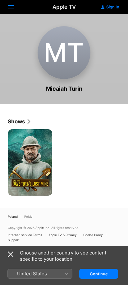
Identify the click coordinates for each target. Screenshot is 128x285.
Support (14, 239)
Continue (99, 273)
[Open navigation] (14, 7)
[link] (19, 121)
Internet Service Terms (25, 234)
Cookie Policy (93, 234)
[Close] (10, 254)
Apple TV (64, 7)
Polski (28, 216)
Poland (13, 216)
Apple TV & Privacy (62, 234)
